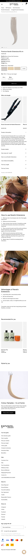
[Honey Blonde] (11, 68)
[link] (4, 77)
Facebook (3, 512)
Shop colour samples (8, 412)
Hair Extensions (16, 7)
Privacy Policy (8, 535)
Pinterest (3, 514)
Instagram (3, 507)
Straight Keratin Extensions (17, 9)
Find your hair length (12, 74)
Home (2, 7)
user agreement (13, 531)
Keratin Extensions (5, 9)
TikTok (2, 509)
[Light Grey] (17, 68)
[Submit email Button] (25, 527)
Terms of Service (17, 535)
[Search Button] (22, 4)
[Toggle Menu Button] (2, 4)
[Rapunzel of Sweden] (14, 4)
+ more (23, 68)
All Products (8, 7)
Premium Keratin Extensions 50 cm (9, 11)
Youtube (3, 517)
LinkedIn (3, 519)
